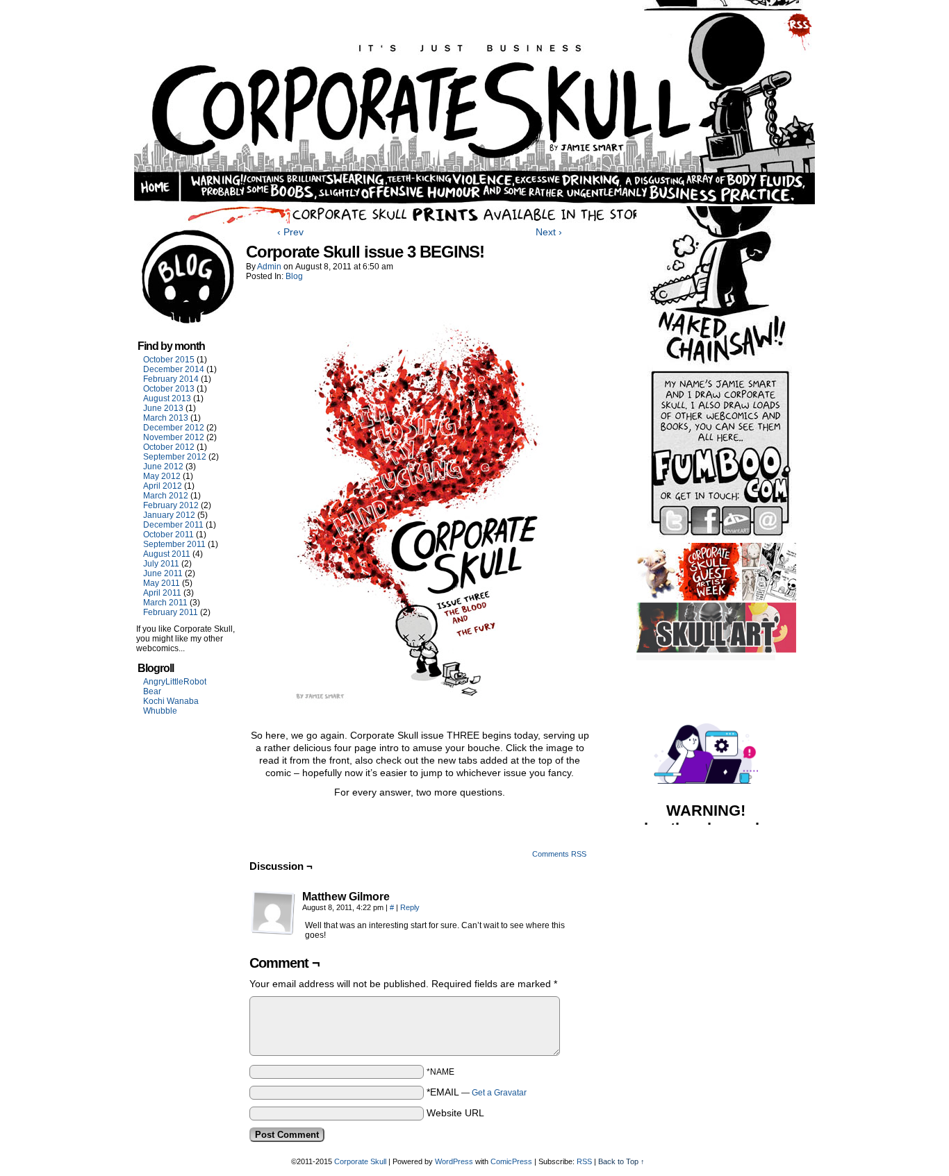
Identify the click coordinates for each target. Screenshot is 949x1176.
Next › (549, 231)
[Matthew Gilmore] (273, 913)
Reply (410, 907)
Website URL (455, 1112)
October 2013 (169, 389)
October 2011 (168, 534)
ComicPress (511, 1161)
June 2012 (163, 466)
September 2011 (174, 544)
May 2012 (162, 476)
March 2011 (165, 602)
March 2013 (165, 418)
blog (294, 276)
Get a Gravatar (499, 1093)
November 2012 (173, 437)
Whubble (160, 711)
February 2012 (171, 505)
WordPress (454, 1161)
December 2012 (173, 427)
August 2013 (167, 398)
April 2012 (162, 486)
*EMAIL (477, 1092)
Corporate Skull (360, 1161)
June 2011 (163, 573)
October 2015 (169, 359)
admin (269, 266)
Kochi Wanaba (171, 701)
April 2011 (162, 593)
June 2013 (163, 408)
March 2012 (165, 496)
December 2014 (173, 369)
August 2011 (166, 554)
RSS (584, 1161)
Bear (152, 691)
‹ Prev (290, 231)
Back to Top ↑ (621, 1161)
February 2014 (171, 379)
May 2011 (161, 583)
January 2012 (169, 515)
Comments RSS (559, 854)
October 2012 (169, 447)
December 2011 (173, 525)
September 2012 (174, 457)
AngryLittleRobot (174, 682)
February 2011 (170, 612)
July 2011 (161, 564)
